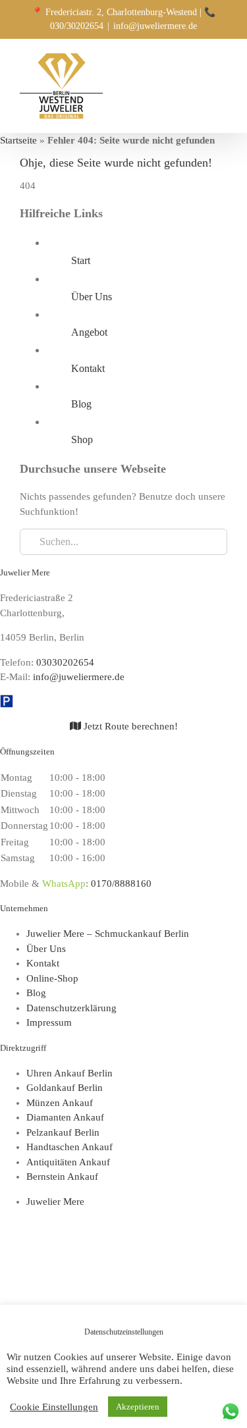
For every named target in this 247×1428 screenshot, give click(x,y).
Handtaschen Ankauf (69, 1147)
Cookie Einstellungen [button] (54, 1407)
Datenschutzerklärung (71, 1008)
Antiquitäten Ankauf (68, 1162)
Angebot (89, 332)
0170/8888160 (121, 883)
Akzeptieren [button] (137, 1407)
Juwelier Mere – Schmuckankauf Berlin (107, 933)
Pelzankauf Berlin (62, 1132)
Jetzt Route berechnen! (129, 726)
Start (80, 260)
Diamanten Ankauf (65, 1117)
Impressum (49, 1022)
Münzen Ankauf (59, 1102)
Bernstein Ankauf (62, 1176)
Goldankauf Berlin (64, 1087)
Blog (81, 404)
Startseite (18, 140)
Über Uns (91, 296)
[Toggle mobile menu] (222, 61)
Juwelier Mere (55, 1201)
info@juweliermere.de (155, 26)
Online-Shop (52, 978)
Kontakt (88, 368)
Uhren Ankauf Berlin (69, 1073)
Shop (82, 439)
